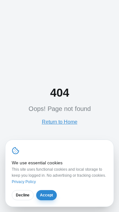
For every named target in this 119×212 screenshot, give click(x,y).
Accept (46, 195)
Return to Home (59, 122)
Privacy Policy (24, 182)
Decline (23, 195)
